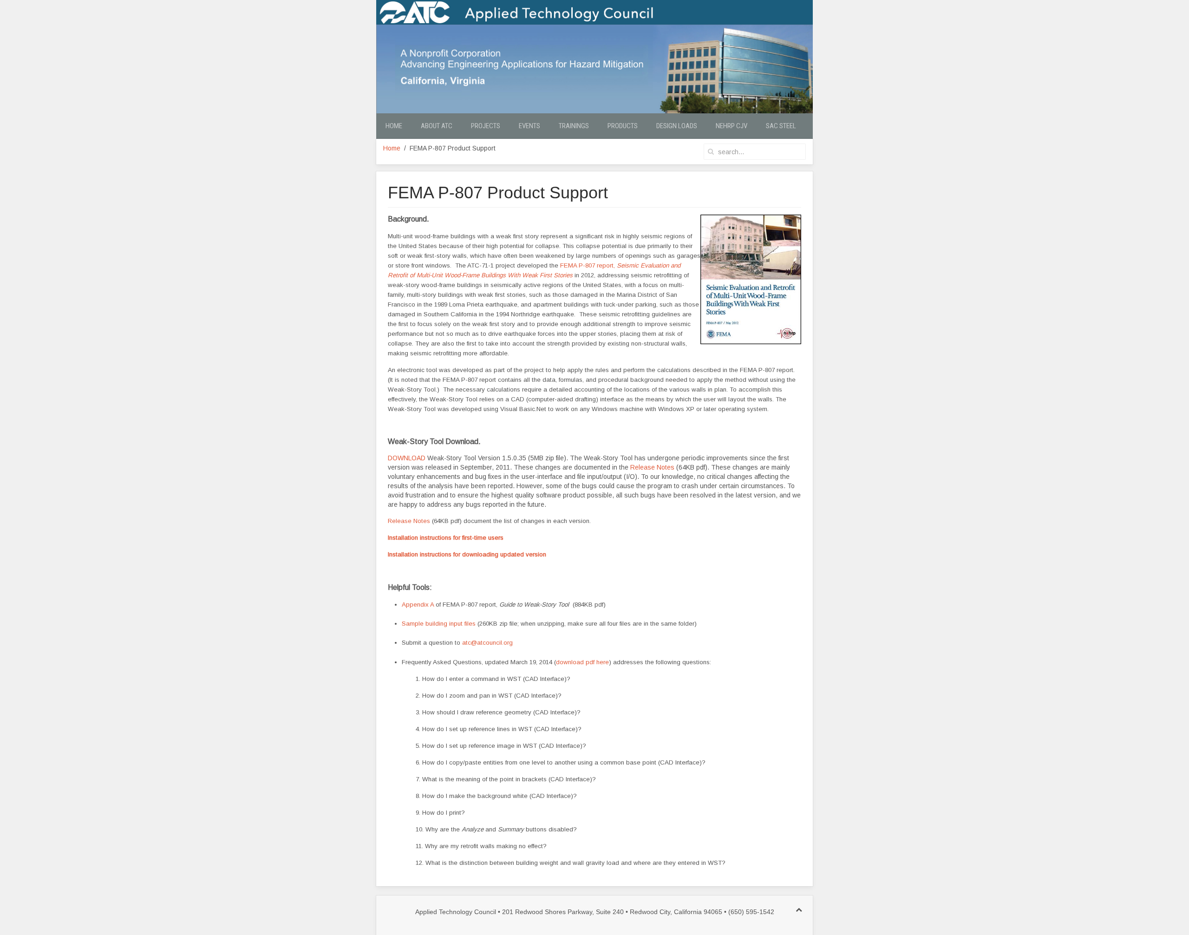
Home (393, 126)
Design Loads (676, 126)
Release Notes (652, 467)
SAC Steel (781, 126)
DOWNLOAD (406, 458)
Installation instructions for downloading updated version (467, 554)
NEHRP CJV (731, 126)
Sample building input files (439, 623)
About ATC (436, 126)
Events (529, 126)
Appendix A (418, 604)
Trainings (574, 126)
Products (623, 126)
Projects (485, 126)
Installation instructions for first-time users (445, 537)
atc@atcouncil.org (487, 642)
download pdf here (582, 662)
